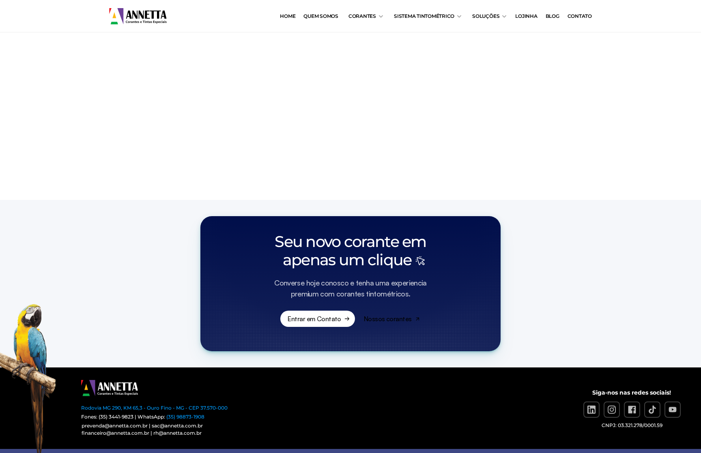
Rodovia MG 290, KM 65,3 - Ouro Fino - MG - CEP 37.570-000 (154, 408)
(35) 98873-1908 (185, 417)
